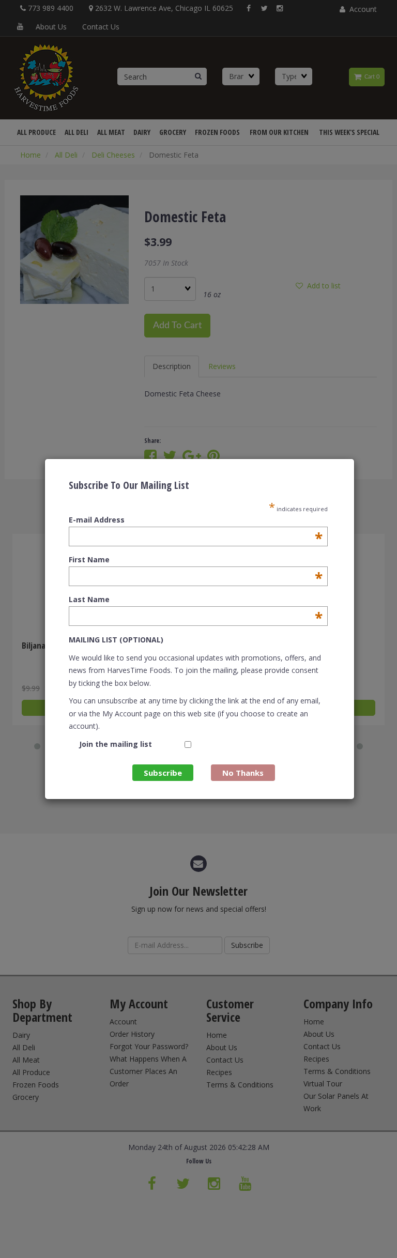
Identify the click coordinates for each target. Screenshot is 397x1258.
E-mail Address (196, 520)
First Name (196, 560)
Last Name (196, 599)
